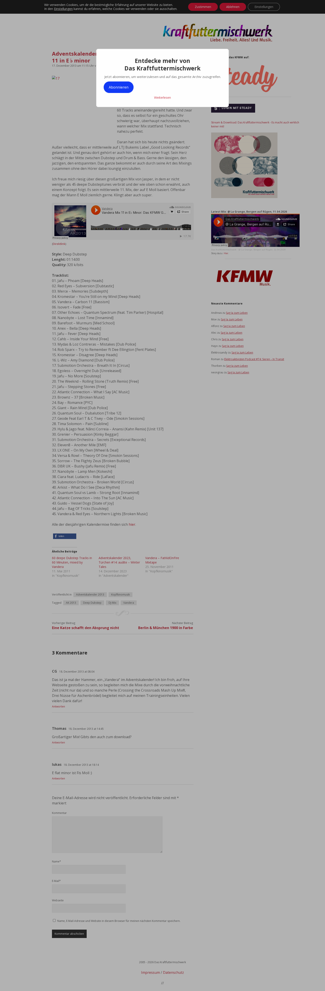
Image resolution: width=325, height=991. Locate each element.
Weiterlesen (162, 97)
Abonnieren (118, 87)
